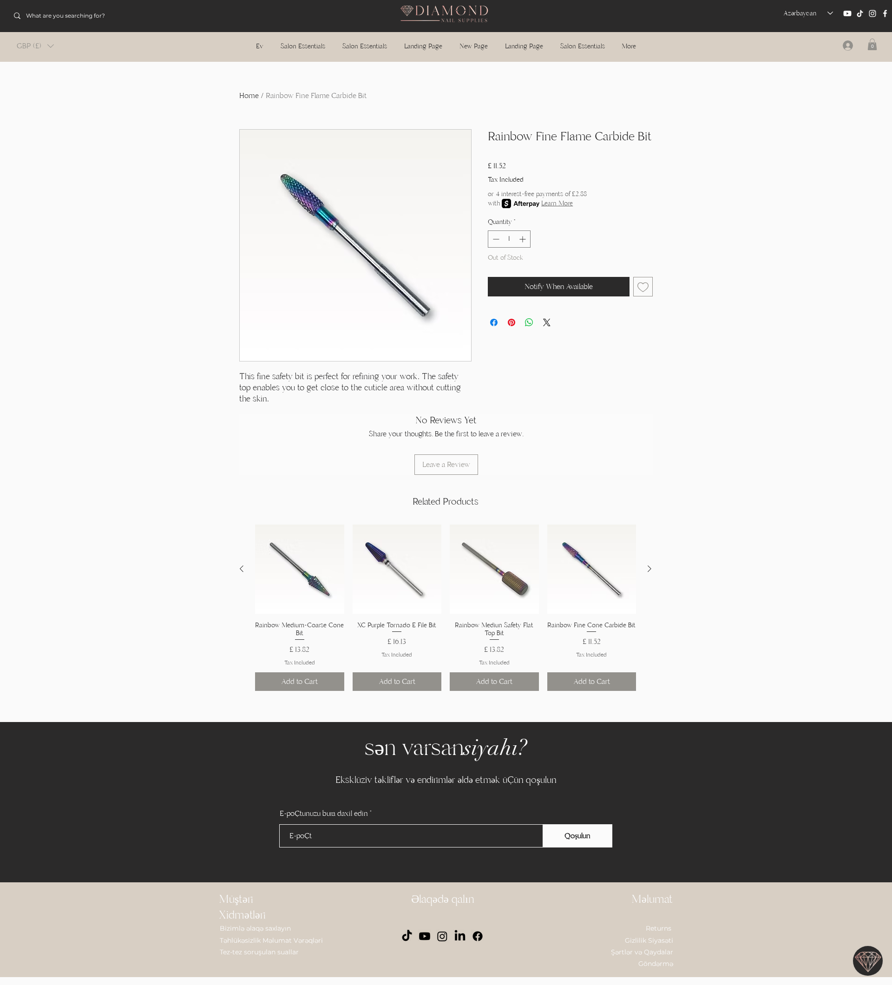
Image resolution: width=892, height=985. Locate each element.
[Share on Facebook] (493, 322)
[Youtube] (847, 13)
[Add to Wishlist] (643, 286)
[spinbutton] (509, 239)
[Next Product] (649, 568)
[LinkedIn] (459, 936)
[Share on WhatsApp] (529, 322)
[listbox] (35, 46)
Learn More (557, 203)
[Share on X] (546, 322)
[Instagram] (872, 13)
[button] (35, 46)
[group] (445, 607)
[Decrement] (495, 239)
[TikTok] (860, 13)
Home (249, 96)
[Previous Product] (241, 568)
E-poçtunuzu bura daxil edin (324, 813)
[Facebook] (885, 13)
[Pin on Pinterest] (511, 322)
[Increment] (523, 239)
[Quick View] (299, 569)
